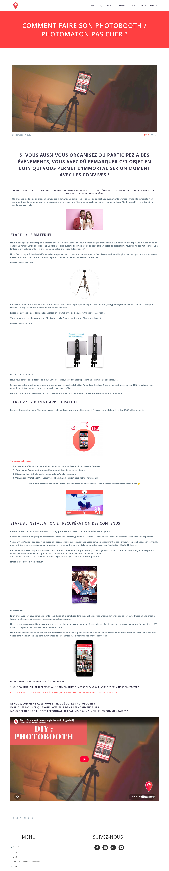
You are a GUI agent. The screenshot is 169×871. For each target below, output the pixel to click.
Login (143, 5)
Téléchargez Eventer (20, 461)
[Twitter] (17, 818)
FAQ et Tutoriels (107, 5)
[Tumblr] (25, 818)
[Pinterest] (21, 818)
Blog (134, 5)
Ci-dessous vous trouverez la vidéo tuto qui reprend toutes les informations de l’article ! (63, 692)
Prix (92, 5)
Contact (16, 866)
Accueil (16, 847)
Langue (153, 5)
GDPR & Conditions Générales (26, 861)
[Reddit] (32, 818)
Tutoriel (16, 852)
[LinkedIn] (29, 818)
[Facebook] (14, 818)
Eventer (123, 5)
